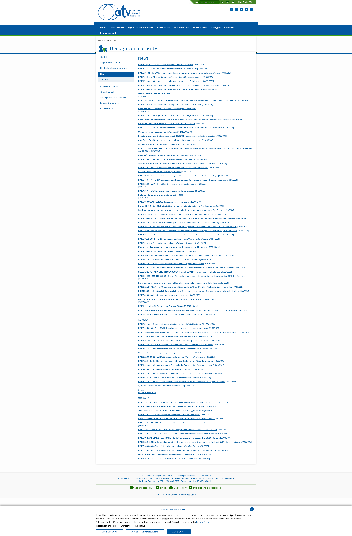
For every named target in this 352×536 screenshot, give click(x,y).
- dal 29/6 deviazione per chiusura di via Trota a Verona (166, 159)
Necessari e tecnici (107, 525)
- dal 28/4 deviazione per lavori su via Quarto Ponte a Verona (173, 239)
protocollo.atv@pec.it (225, 478)
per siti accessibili (181, 494)
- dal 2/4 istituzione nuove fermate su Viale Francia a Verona (169, 259)
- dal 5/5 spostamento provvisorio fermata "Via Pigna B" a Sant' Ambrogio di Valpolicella (187, 231)
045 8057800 (161, 478)
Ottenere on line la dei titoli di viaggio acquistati (171, 410)
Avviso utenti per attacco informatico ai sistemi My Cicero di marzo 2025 (176, 314)
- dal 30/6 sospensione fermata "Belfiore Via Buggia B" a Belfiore (171, 406)
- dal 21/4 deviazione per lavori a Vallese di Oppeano (166, 243)
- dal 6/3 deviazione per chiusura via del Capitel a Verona (177, 434)
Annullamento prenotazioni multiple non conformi (167, 108)
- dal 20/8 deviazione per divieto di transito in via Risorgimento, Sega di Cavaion (178, 85)
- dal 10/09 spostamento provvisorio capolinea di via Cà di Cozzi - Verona (174, 373)
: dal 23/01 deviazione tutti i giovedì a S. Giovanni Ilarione (177, 450)
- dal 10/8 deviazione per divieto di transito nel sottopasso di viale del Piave (184, 119)
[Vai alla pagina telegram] (246, 7)
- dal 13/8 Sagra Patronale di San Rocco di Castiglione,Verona (169, 115)
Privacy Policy (202, 522)
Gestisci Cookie (110, 531)
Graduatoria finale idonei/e (179, 272)
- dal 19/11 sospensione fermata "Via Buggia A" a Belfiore (171, 336)
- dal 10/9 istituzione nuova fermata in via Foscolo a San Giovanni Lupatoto (175, 365)
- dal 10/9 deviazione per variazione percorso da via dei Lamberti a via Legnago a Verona (181, 382)
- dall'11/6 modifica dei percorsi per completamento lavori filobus (172, 184)
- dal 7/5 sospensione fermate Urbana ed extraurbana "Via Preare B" (187, 226)
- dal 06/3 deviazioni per (179, 438)
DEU (250, 2)
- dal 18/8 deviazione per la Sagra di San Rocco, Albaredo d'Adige (172, 89)
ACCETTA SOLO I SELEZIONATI (145, 531)
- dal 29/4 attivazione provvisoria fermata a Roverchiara (169, 414)
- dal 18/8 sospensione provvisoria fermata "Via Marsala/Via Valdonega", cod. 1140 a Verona (187, 100)
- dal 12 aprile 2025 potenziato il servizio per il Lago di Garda (174, 423)
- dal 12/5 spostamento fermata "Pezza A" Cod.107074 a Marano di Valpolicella (177, 214)
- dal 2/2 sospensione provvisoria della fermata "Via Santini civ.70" (171, 324)
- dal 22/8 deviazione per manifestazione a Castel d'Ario (167, 69)
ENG (245, 2)
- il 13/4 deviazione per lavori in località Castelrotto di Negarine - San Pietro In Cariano (180, 255)
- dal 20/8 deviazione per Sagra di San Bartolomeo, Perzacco (169, 104)
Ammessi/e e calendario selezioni (176, 136)
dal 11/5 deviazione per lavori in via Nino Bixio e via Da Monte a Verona (178, 222)
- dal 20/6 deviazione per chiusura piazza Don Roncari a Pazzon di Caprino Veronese (182, 180)
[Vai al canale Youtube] (251, 7)
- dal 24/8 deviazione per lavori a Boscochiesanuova (165, 65)
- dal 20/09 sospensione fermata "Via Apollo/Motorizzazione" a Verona (173, 349)
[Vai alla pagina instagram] (236, 7)
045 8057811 (144, 478)
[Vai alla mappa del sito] (233, 2)
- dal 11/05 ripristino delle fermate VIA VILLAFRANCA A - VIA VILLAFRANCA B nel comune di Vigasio (186, 218)
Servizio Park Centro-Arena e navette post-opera (159, 172)
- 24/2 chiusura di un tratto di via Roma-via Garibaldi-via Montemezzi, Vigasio (189, 442)
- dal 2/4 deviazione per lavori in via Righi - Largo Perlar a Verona (171, 264)
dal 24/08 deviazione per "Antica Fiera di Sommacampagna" (170, 77)
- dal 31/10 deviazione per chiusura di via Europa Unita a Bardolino (173, 340)
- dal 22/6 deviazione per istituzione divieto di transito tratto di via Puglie (178, 176)
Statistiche (125, 525)
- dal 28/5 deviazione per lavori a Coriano (164, 202)
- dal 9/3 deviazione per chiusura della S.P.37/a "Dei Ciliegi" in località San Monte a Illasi (185, 287)
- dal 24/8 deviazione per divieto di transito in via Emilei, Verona (170, 81)
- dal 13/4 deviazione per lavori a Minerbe (161, 251)
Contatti (107, 40)
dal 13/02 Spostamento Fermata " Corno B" (162, 306)
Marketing (140, 525)
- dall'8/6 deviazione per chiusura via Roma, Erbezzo (166, 191)
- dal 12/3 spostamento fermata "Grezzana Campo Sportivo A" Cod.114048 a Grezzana (191, 276)
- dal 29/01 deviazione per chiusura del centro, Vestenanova (173, 328)
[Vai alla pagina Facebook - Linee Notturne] (231, 7)
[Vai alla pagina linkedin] (241, 7)
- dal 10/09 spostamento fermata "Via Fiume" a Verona (170, 357)
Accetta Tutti (178, 531)
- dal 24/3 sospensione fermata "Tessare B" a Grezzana (177, 430)
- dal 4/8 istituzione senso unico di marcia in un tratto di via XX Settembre (180, 128)
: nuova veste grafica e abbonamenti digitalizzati (169, 140)
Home (99, 40)
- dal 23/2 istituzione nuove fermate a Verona (163, 295)
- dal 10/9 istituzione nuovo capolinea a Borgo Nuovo (165, 369)
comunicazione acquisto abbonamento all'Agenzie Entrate (169, 454)
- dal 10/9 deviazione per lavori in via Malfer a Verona (168, 377)
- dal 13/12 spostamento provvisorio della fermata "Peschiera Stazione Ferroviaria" (187, 332)
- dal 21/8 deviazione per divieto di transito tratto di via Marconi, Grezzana (177, 402)
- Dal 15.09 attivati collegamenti (175, 361)
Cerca (195, 2)
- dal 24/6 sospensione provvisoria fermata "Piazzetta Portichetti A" (173, 167)
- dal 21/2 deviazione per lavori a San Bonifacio (167, 446)
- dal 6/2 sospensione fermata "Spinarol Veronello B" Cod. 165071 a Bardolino (187, 310)
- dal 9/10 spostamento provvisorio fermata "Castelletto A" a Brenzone (175, 344)
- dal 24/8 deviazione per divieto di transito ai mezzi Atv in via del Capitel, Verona (179, 73)
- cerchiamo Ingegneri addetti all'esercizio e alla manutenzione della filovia (177, 283)
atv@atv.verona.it (181, 478)
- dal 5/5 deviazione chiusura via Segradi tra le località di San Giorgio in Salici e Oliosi (180, 235)
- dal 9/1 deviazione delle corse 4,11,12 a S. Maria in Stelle (168, 458)
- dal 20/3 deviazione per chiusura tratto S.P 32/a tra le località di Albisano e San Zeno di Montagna (186, 268)
